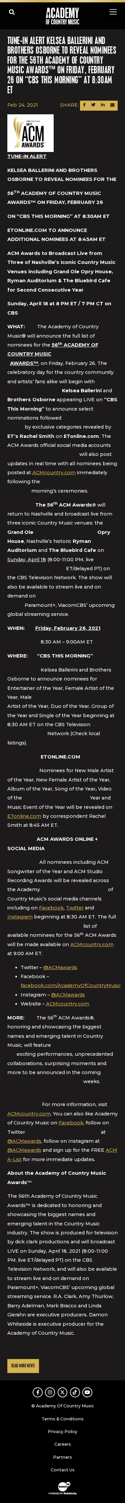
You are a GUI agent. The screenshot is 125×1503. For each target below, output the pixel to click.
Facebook (51, 908)
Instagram (20, 917)
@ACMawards (60, 967)
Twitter (75, 908)
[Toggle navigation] (113, 12)
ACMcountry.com (54, 473)
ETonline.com (24, 816)
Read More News (23, 1366)
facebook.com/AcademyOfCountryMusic (71, 985)
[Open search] (12, 12)
